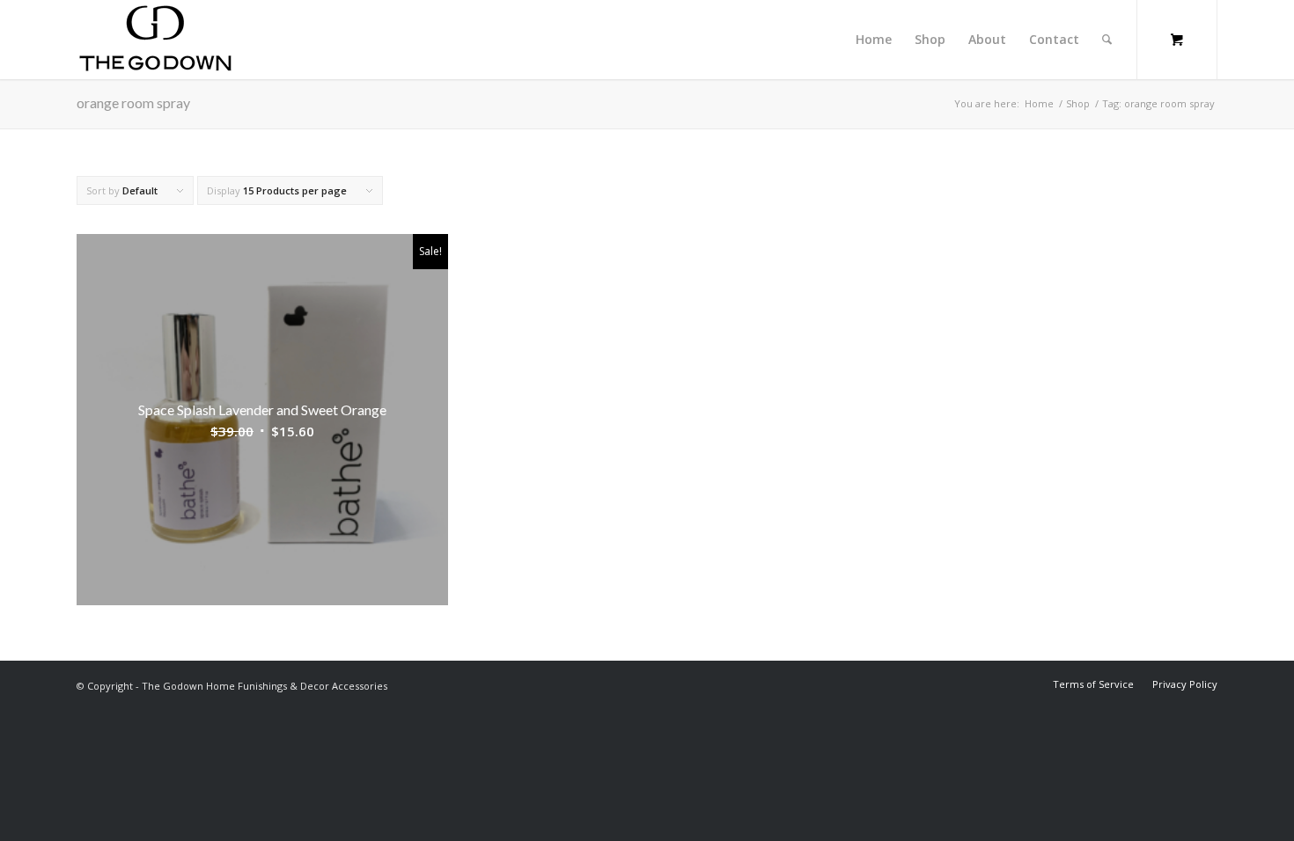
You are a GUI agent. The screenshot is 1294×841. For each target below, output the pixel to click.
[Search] (1107, 39)
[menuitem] (873, 39)
